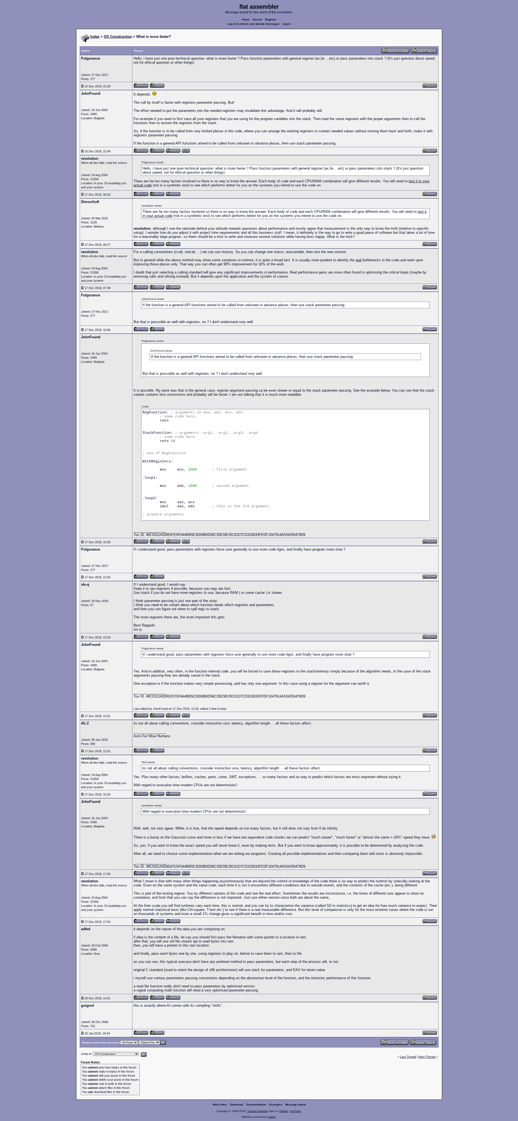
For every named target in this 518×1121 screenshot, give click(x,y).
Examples (275, 1104)
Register (270, 19)
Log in (287, 23)
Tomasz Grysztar (257, 1111)
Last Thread (408, 1056)
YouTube (295, 1111)
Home (246, 19)
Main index (220, 1104)
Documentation (256, 1104)
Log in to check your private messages (254, 23)
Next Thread (427, 1056)
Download (236, 1104)
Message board (295, 1104)
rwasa (271, 1116)
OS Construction (118, 37)
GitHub (283, 1111)
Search (257, 19)
